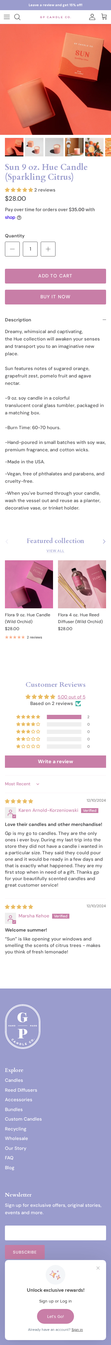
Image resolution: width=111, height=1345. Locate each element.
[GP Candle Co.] (55, 17)
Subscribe (25, 1252)
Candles (14, 1080)
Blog (9, 1168)
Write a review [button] (55, 761)
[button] (19, 190)
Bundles (14, 1109)
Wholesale (16, 1138)
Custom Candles (23, 1119)
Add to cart (55, 276)
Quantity (15, 236)
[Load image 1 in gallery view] (55, 79)
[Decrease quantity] (12, 249)
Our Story (16, 1148)
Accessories (18, 1100)
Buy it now (55, 297)
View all (55, 551)
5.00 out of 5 (71, 697)
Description (18, 320)
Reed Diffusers (21, 1090)
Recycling (16, 1129)
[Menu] (7, 17)
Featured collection (55, 541)
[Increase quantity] (48, 249)
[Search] (20, 17)
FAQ (9, 1158)
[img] (19, 801)
